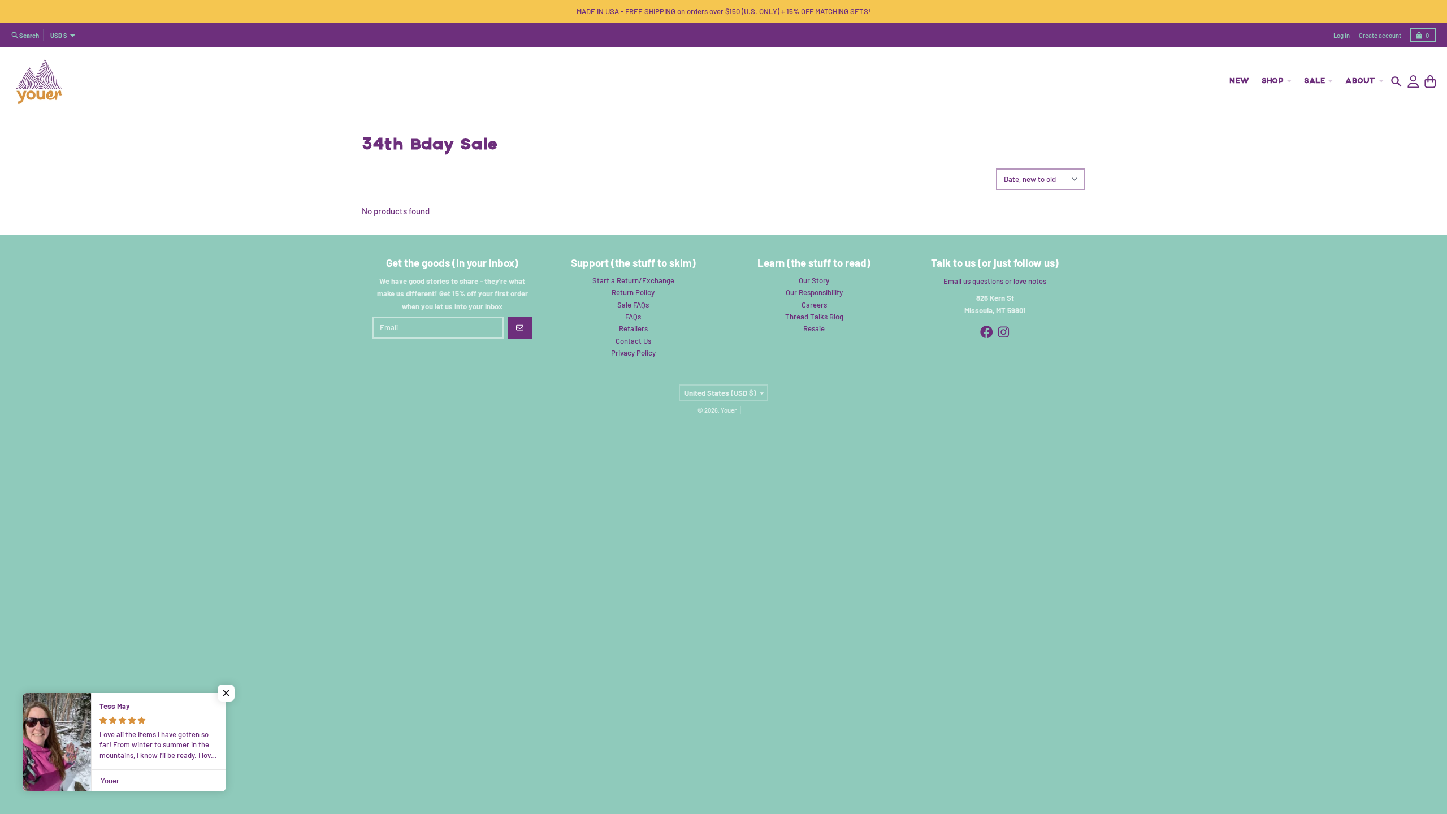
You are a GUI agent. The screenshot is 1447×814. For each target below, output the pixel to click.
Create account (1380, 35)
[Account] (1413, 81)
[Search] (1396, 81)
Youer (729, 410)
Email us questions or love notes (994, 280)
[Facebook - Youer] (986, 332)
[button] (226, 693)
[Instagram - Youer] (1003, 332)
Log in (1341, 35)
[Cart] (1430, 81)
